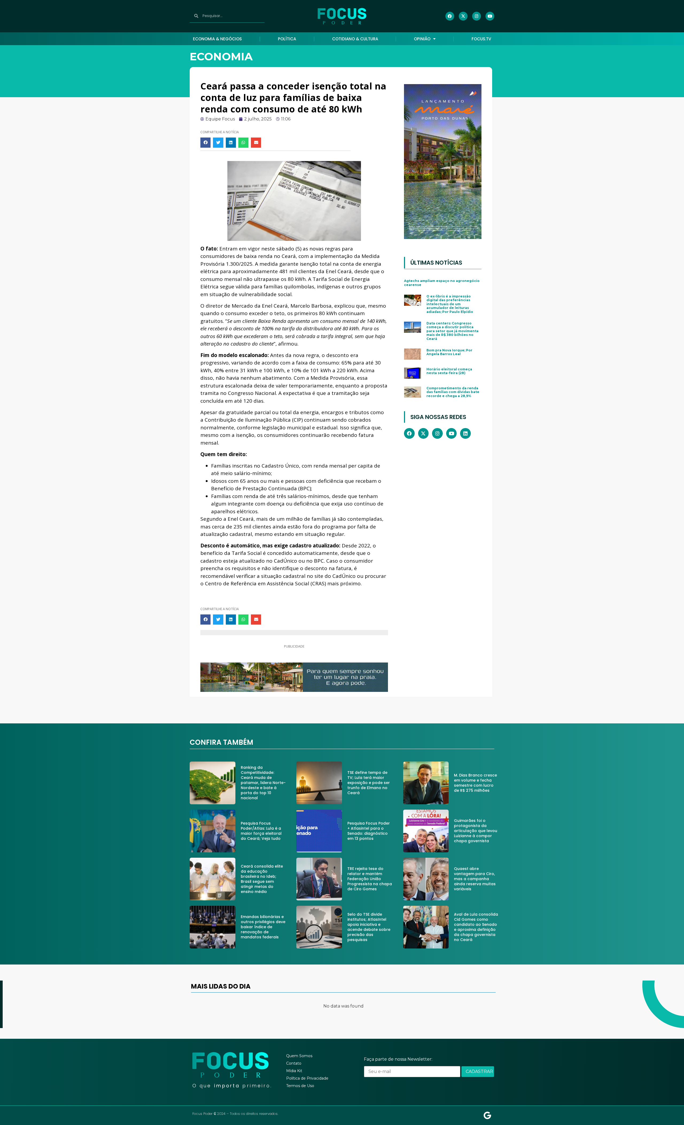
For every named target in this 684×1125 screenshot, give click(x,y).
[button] (205, 143)
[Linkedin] (465, 433)
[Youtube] (489, 16)
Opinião (422, 39)
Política (287, 39)
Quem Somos (299, 1055)
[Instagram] (476, 16)
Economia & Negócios (217, 39)
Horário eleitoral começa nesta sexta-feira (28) (449, 371)
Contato (293, 1063)
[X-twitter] (463, 16)
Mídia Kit (294, 1070)
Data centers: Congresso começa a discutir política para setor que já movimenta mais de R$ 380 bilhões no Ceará (452, 331)
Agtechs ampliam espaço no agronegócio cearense (442, 283)
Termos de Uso (300, 1085)
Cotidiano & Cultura (355, 39)
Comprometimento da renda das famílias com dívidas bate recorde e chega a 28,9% (452, 392)
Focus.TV (481, 39)
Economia (221, 56)
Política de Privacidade (307, 1078)
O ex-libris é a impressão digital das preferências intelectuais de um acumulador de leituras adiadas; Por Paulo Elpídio (449, 304)
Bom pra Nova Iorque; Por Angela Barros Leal (449, 352)
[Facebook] (449, 16)
